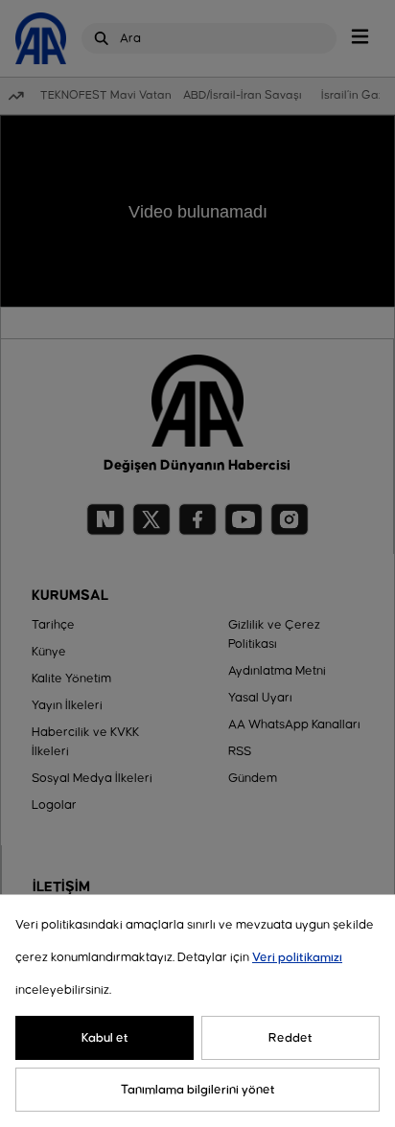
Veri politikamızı (297, 957)
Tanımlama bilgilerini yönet (198, 1089)
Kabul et (104, 1038)
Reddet (290, 1038)
